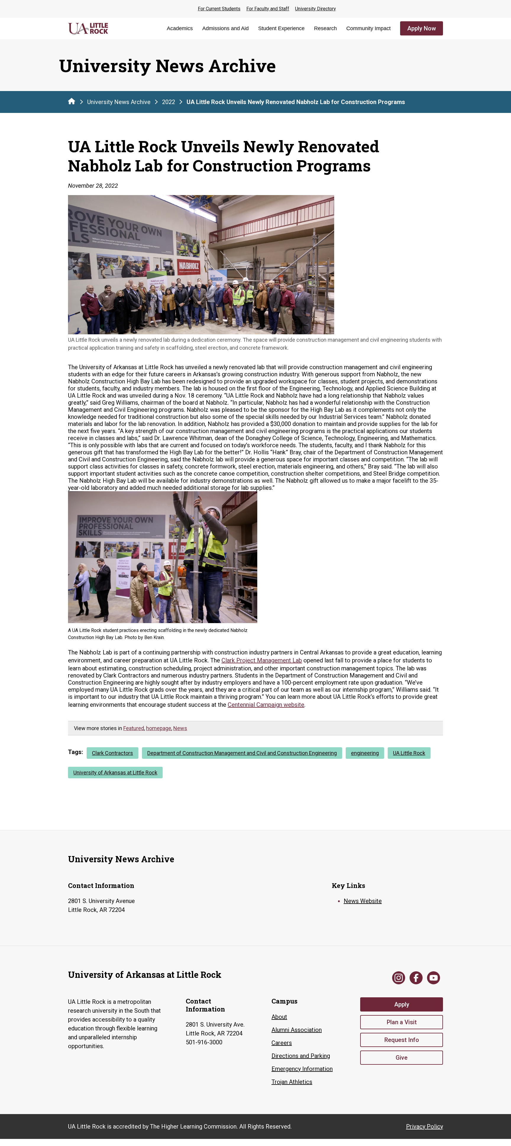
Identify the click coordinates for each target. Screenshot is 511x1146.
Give (401, 1057)
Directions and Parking (300, 1055)
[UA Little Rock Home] (71, 101)
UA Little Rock (409, 753)
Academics (180, 28)
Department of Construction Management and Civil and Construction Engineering (242, 753)
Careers (281, 1042)
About (279, 1016)
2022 (168, 102)
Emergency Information (302, 1068)
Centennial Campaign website (266, 704)
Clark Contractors (112, 753)
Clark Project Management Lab (261, 660)
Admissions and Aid (225, 28)
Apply (401, 1004)
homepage (158, 728)
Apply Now (421, 28)
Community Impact (368, 28)
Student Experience (281, 28)
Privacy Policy (424, 1126)
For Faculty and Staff (267, 9)
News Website (363, 901)
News (180, 728)
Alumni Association (296, 1029)
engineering (365, 753)
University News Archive (119, 102)
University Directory (315, 9)
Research (325, 28)
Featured (133, 728)
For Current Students (219, 9)
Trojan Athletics (291, 1081)
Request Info (401, 1039)
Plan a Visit (402, 1022)
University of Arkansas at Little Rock (115, 772)
